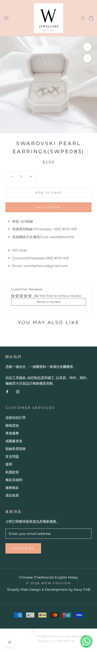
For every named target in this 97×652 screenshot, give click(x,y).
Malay (73, 577)
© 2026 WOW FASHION (48, 583)
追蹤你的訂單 (15, 417)
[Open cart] (91, 18)
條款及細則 (13, 480)
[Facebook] (7, 391)
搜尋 (8, 464)
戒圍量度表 (13, 441)
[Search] (83, 18)
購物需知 (12, 425)
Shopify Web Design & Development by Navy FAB (48, 589)
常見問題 (12, 456)
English (61, 577)
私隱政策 (12, 472)
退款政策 (12, 495)
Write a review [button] (49, 302)
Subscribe (23, 548)
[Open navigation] (6, 18)
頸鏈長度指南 (15, 449)
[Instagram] (17, 391)
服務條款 (12, 488)
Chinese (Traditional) (36, 577)
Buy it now (49, 207)
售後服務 (12, 433)
